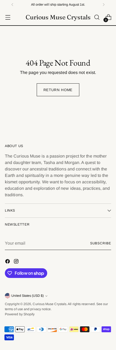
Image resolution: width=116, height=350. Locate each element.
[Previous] (12, 4)
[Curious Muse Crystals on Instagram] (16, 262)
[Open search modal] (96, 17)
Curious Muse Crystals (49, 304)
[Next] (104, 4)
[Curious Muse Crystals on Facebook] (8, 262)
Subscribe (100, 243)
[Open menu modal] (7, 17)
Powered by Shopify (20, 314)
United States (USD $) (27, 296)
